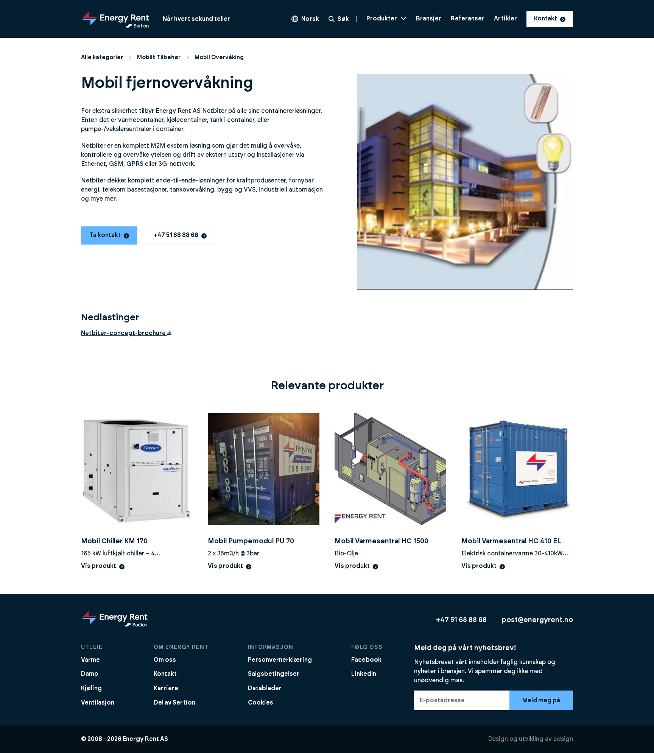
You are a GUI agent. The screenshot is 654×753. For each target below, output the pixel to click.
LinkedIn (363, 674)
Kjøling (91, 688)
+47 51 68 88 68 (176, 235)
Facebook (366, 660)
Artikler (505, 19)
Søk (343, 19)
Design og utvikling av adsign (530, 739)
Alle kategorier (102, 57)
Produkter (381, 19)
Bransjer (428, 19)
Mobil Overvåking (219, 57)
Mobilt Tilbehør (159, 57)
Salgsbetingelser (273, 674)
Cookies (260, 703)
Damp (89, 674)
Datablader (265, 688)
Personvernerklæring (280, 660)
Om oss (165, 660)
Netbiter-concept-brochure (124, 333)
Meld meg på (541, 700)
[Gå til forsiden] (115, 626)
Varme (90, 660)
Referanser (467, 19)
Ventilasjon (97, 703)
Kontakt (545, 19)
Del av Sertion (174, 703)
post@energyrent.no (537, 620)
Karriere (166, 688)
